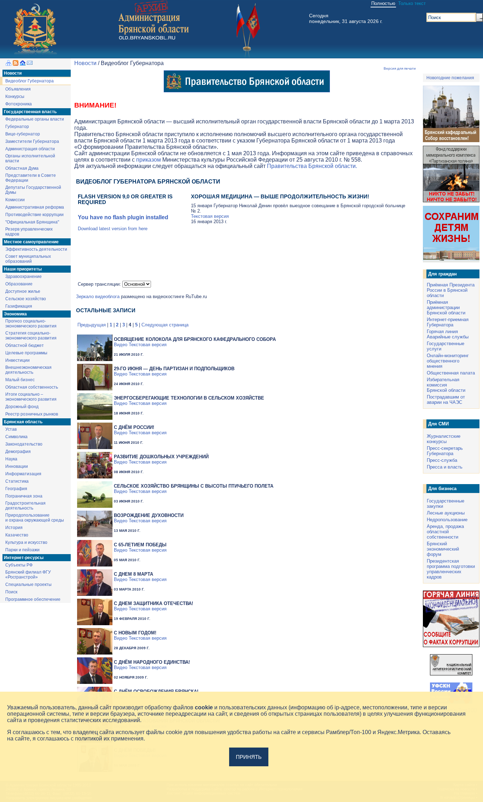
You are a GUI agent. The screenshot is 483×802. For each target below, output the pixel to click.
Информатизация (23, 473)
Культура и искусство (26, 542)
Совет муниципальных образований (28, 259)
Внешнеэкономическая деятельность (28, 370)
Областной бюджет (24, 345)
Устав (11, 429)
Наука (11, 459)
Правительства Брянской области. (312, 166)
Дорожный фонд (22, 406)
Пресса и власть (444, 467)
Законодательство (23, 444)
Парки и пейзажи (22, 549)
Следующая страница (164, 324)
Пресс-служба (442, 460)
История (14, 527)
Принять (249, 757)
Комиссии (15, 199)
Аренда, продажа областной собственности (445, 532)
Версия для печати (400, 68)
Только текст (412, 3)
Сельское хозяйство (25, 298)
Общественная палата (451, 373)
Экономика (15, 314)
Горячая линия (442, 331)
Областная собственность (31, 387)
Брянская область (23, 421)
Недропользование (447, 519)
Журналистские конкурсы (443, 439)
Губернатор (17, 126)
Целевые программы (26, 352)
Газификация (18, 306)
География (16, 488)
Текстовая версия (210, 216)
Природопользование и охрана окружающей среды (34, 518)
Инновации (16, 466)
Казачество (16, 535)
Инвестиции (17, 360)
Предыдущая (91, 324)
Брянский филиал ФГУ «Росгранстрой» (28, 575)
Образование (19, 283)
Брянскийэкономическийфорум (443, 549)
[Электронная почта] (30, 64)
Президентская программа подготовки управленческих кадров (451, 569)
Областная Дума (22, 168)
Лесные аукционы (446, 513)
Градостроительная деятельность (25, 506)
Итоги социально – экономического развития (31, 397)
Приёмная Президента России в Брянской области (451, 290)
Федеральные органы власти (34, 119)
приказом (148, 160)
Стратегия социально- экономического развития (31, 336)
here (143, 228)
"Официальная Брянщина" (32, 222)
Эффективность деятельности (36, 249)
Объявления (18, 89)
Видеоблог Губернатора (29, 81)
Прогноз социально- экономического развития (31, 324)
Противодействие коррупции (34, 214)
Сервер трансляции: (100, 284)
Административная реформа (34, 207)
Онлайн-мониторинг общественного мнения (448, 361)
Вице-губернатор (22, 134)
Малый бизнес (20, 379)
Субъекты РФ (19, 565)
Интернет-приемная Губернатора (448, 322)
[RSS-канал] (15, 64)
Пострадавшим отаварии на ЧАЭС (446, 399)
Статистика (17, 481)
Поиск (11, 591)
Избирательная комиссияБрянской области (446, 385)
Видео (120, 344)
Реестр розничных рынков (31, 414)
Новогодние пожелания (450, 77)
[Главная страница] (22, 64)
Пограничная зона (23, 496)
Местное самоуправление (31, 241)
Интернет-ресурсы (23, 557)
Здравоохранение (23, 276)
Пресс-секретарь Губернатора (445, 451)
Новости (13, 73)
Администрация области (30, 148)
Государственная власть (30, 111)
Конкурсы (14, 96)
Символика (16, 436)
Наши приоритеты (23, 269)
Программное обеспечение (32, 599)
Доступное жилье (22, 291)
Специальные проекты (28, 584)
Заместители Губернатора (32, 141)
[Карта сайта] (8, 64)
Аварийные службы (448, 336)
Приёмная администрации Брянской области (446, 307)
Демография (18, 451)
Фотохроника (18, 103)
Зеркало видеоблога (98, 296)
